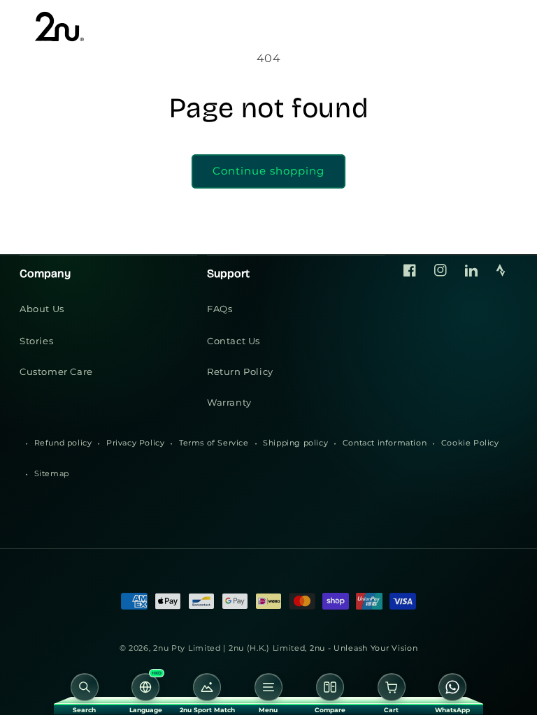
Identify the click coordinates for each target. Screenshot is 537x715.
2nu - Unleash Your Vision (364, 648)
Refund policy (63, 443)
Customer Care (56, 371)
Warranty (229, 402)
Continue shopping (268, 170)
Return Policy (240, 371)
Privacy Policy (135, 443)
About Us (42, 308)
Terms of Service (214, 443)
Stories (36, 340)
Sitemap (51, 473)
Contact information (385, 443)
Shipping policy (295, 443)
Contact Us (233, 340)
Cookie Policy (470, 443)
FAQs (219, 308)
